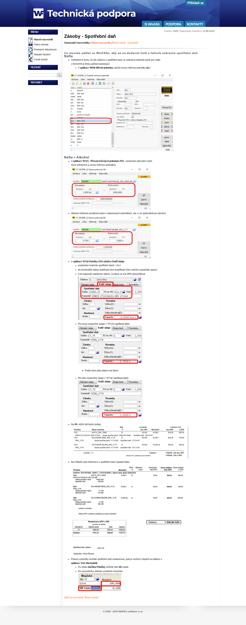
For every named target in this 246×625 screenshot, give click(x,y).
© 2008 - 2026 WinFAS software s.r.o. (123, 611)
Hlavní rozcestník (43, 39)
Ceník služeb (41, 59)
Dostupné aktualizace (45, 49)
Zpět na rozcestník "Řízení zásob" (81, 597)
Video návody (41, 44)
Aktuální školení (42, 54)
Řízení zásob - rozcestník (125, 42)
